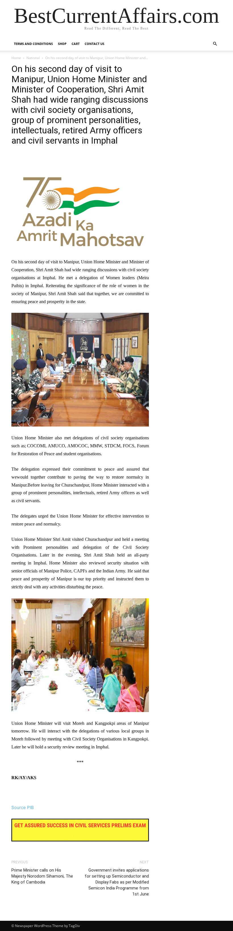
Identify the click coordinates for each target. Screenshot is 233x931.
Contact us (94, 44)
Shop (62, 44)
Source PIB (22, 807)
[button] (215, 44)
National (33, 57)
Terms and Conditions (33, 44)
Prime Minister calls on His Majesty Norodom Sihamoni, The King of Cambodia (42, 876)
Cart (76, 44)
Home (16, 57)
